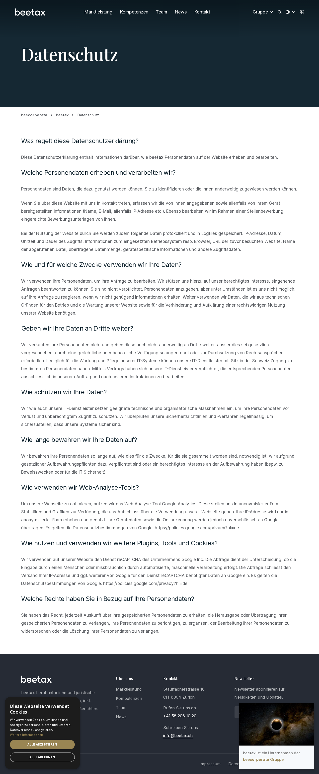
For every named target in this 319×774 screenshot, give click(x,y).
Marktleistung (98, 11)
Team (161, 11)
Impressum (210, 763)
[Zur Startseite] (30, 12)
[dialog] (42, 733)
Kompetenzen (134, 11)
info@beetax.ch (178, 735)
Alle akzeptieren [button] (42, 744)
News (181, 11)
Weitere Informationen (26, 735)
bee (34, 115)
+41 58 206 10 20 (179, 715)
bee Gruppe (263, 759)
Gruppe (260, 11)
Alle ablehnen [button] (42, 757)
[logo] (36, 679)
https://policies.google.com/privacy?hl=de (197, 527)
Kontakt (202, 11)
